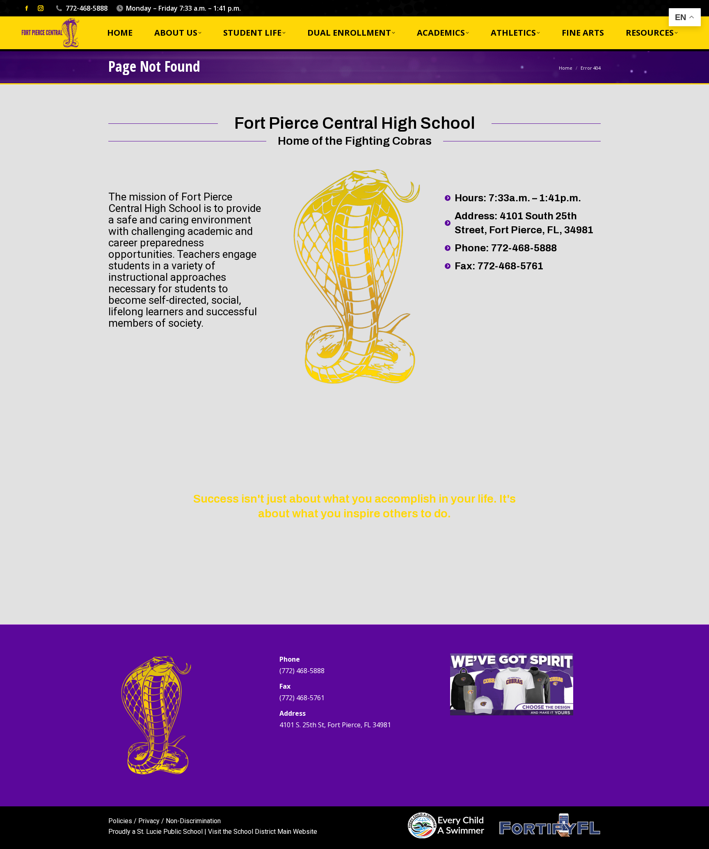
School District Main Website (275, 831)
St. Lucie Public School (170, 831)
